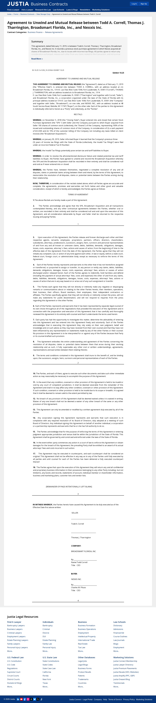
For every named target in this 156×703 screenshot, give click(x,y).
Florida (45, 675)
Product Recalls (84, 672)
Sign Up (144, 4)
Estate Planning (49, 640)
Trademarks (83, 679)
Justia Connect (75, 699)
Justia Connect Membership (125, 661)
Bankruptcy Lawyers (16, 625)
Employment (83, 633)
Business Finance (35, 32)
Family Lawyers (13, 644)
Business (82, 622)
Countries (82, 683)
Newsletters (85, 10)
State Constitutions (51, 661)
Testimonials (118, 683)
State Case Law (49, 668)
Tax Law (81, 647)
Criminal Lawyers (14, 633)
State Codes (48, 664)
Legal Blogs (83, 664)
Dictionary (117, 625)
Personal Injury (49, 647)
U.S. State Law (50, 657)
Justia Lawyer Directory (123, 664)
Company (98, 699)
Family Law (47, 644)
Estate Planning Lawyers (17, 640)
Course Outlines (120, 636)
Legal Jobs (82, 661)
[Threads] (31, 699)
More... (10, 651)
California (47, 672)
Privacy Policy (129, 699)
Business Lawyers (14, 629)
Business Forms (85, 668)
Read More (36, 58)
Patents (81, 675)
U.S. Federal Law (15, 657)
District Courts (13, 679)
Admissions (118, 629)
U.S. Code (11, 664)
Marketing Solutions (101, 10)
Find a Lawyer (13, 10)
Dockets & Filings (14, 683)
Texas (45, 683)
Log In (134, 4)
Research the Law (43, 10)
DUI (44, 636)
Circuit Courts (13, 675)
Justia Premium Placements (125, 668)
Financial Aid (118, 633)
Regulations (12, 668)
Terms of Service (115, 699)
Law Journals (118, 640)
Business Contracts (27, 14)
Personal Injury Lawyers (17, 647)
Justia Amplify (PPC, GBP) (124, 675)
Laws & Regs (72, 10)
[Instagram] (28, 699)
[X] (38, 699)
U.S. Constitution (14, 661)
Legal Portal (88, 699)
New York (47, 679)
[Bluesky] (34, 699)
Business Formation (86, 625)
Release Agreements (54, 32)
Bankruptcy (48, 625)
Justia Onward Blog (121, 679)
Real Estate (82, 644)
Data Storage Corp (43, 14)
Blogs (115, 644)
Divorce (46, 633)
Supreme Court (13, 672)
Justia (9, 14)
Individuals (48, 622)
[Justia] (18, 4)
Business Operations (87, 629)
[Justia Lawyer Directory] (41, 699)
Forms (16, 14)
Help (105, 699)
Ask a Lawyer (27, 10)
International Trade (86, 640)
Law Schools (58, 10)
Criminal (46, 629)
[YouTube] (21, 699)
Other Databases (86, 657)
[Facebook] (24, 699)
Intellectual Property (87, 636)
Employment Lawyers (16, 636)
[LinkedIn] (18, 699)
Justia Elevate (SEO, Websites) (126, 672)
